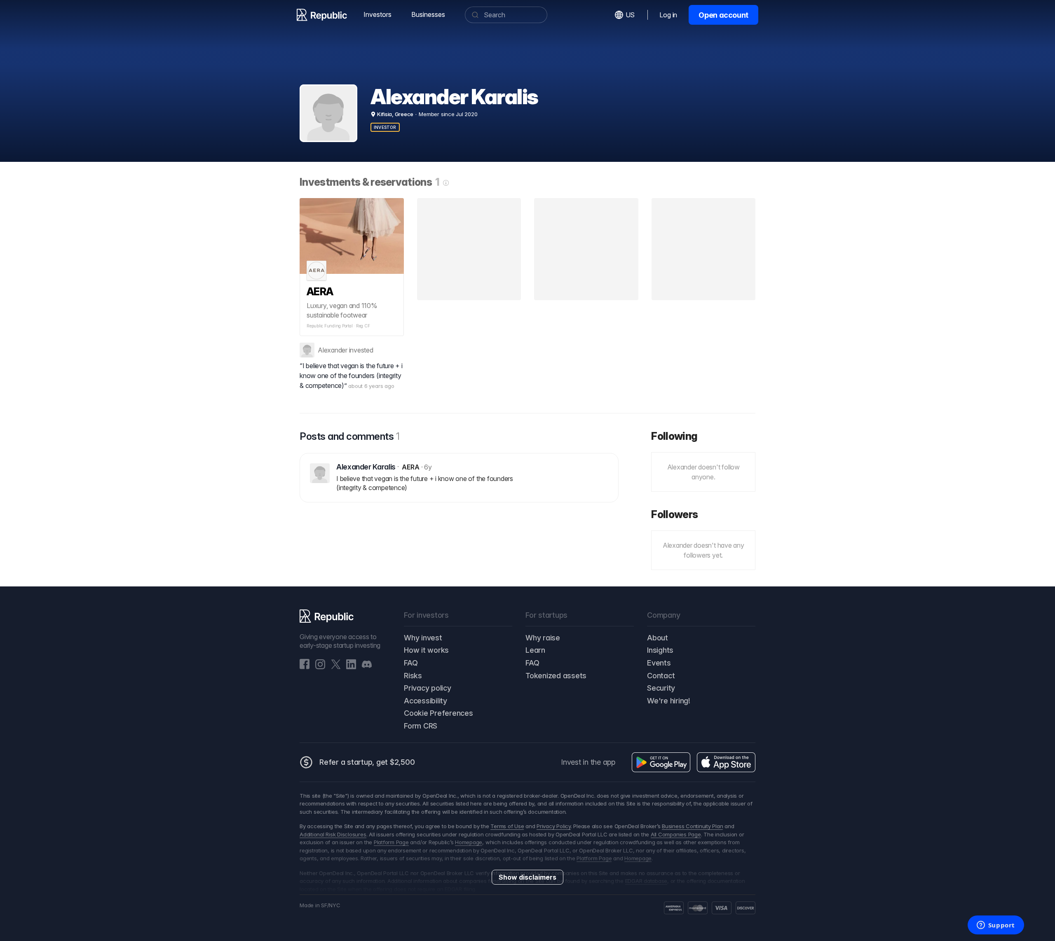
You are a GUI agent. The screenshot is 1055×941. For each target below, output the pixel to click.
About (657, 637)
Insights (660, 650)
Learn (535, 650)
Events (659, 662)
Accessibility (425, 700)
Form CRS (420, 726)
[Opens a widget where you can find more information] (995, 925)
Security (661, 688)
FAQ (410, 662)
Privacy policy (427, 688)
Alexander (332, 350)
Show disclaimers (527, 877)
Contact (661, 675)
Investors (377, 14)
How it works (426, 650)
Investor (385, 127)
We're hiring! (668, 700)
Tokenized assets (555, 675)
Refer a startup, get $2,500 (367, 762)
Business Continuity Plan (692, 826)
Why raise (542, 637)
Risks (413, 675)
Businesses (428, 14)
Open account (723, 15)
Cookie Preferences (438, 713)
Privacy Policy (554, 826)
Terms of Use (507, 826)
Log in (668, 15)
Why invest (423, 637)
